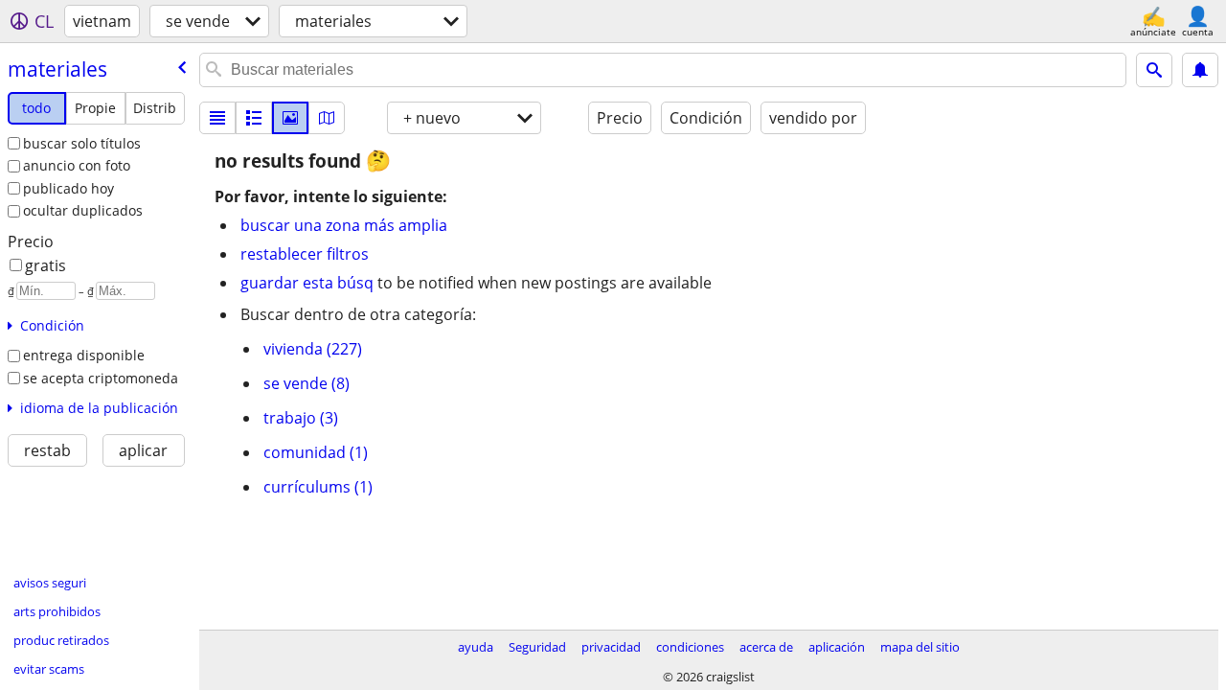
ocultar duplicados (83, 210)
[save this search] (1200, 70)
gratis (45, 265)
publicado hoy (68, 188)
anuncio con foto (76, 165)
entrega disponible (84, 355)
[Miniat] (254, 118)
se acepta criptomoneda (100, 378)
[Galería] (290, 118)
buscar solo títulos (82, 143)
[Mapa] (326, 118)
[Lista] (217, 118)
